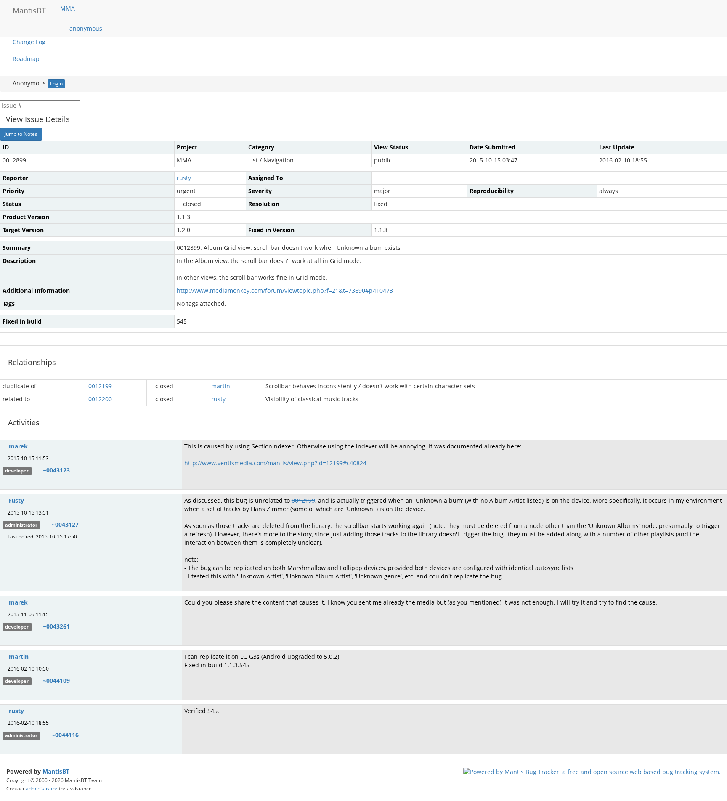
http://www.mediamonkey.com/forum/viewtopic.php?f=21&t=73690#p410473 (285, 290)
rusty (184, 178)
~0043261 (56, 626)
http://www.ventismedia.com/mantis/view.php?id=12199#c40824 (275, 463)
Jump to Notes (21, 134)
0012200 (100, 399)
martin (220, 386)
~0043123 (56, 470)
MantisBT (55, 771)
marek (18, 446)
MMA (68, 8)
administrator (42, 788)
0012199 (100, 386)
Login (56, 83)
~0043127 (65, 524)
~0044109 (56, 680)
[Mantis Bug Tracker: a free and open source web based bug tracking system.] (592, 771)
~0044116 (65, 735)
